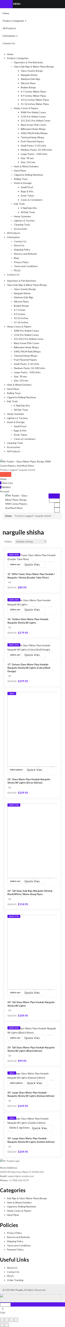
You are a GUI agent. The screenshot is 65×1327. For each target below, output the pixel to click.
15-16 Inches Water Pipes (35, 103)
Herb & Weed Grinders (26, 166)
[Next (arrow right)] (7, 1325)
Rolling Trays (21, 178)
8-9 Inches (19, 314)
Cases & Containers (31, 199)
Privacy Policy (21, 262)
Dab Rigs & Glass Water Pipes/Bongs (27, 1198)
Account (4, 491)
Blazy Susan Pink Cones (33, 124)
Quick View (27, 564)
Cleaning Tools (22, 224)
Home (6, 13)
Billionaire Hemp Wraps (33, 128)
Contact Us (9, 43)
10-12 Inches (21, 318)
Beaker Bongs (28, 87)
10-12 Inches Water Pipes (35, 99)
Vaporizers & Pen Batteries (28, 62)
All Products (9, 28)
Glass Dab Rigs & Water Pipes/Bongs (34, 66)
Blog (16, 257)
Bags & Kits (27, 191)
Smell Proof (27, 187)
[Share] (7, 1320)
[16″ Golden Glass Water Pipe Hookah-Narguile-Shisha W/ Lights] (32, 601)
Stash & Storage (23, 182)
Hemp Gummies (22, 216)
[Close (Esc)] (2, 1320)
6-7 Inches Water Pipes (33, 91)
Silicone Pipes (28, 83)
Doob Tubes (27, 195)
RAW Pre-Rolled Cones (33, 112)
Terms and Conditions (26, 266)
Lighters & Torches (24, 220)
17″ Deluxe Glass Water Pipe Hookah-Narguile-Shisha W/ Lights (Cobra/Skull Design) (28, 668)
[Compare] (50, 561)
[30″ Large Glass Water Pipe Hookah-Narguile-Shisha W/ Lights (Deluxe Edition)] (32, 1075)
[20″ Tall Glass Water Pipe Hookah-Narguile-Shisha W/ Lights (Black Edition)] (32, 1030)
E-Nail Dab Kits (29, 207)
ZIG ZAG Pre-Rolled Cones (35, 120)
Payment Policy (15, 1249)
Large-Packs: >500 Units (34, 153)
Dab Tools (19, 203)
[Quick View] (35, 561)
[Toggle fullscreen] (11, 1320)
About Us (19, 245)
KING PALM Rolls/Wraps (34, 133)
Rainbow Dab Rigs (30, 78)
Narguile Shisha (29, 74)
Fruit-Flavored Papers (32, 141)
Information (9, 35)
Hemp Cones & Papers (26, 108)
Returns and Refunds (25, 253)
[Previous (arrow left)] (2, 1325)
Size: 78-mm (27, 158)
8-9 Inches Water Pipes (33, 95)
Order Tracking (15, 1280)
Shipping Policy (22, 249)
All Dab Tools (28, 212)
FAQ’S (17, 270)
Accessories (20, 228)
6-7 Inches (19, 309)
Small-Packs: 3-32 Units (33, 145)
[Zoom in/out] (16, 1320)
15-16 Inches (21, 322)
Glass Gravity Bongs (32, 70)
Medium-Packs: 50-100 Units (36, 149)
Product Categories (14, 20)
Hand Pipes (20, 170)
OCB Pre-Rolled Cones (33, 116)
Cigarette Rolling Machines (28, 174)
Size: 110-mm (28, 162)
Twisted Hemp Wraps (32, 137)
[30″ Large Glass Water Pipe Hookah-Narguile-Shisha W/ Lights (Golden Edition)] (32, 1120)
